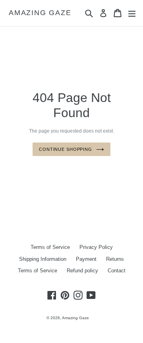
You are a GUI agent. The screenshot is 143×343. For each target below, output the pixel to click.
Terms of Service (50, 247)
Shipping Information (42, 259)
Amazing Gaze (40, 13)
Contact (117, 271)
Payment (86, 259)
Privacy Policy (96, 247)
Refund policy (82, 271)
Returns (115, 259)
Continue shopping (65, 149)
